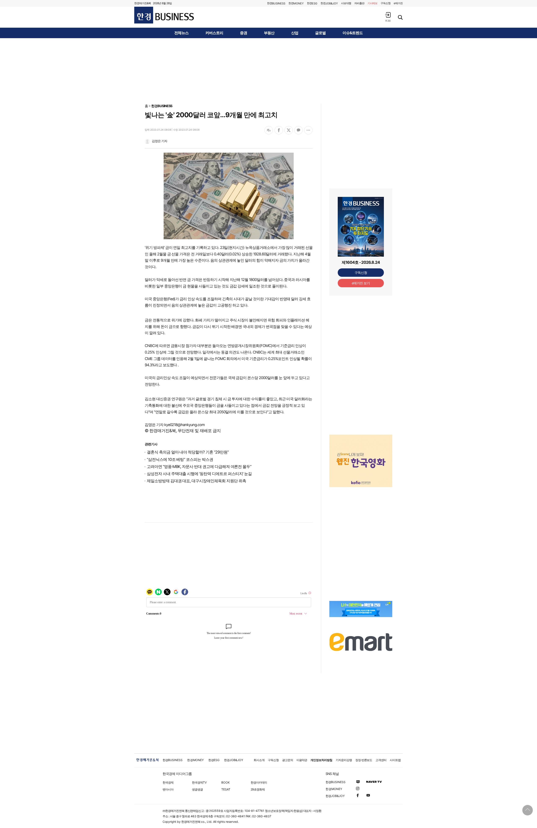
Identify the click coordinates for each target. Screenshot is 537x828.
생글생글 (197, 789)
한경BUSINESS (161, 106)
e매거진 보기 (361, 283)
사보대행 (346, 3)
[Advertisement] (268, 70)
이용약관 (301, 760)
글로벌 (320, 33)
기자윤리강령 (344, 760)
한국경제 (168, 782)
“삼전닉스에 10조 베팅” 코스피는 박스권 (180, 459)
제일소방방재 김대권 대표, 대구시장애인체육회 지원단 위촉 (196, 480)
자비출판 (359, 3)
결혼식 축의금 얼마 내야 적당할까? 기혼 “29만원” (188, 452)
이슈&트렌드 (353, 33)
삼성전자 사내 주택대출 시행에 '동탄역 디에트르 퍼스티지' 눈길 (199, 473)
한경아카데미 (259, 782)
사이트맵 (395, 760)
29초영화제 (258, 789)
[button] (387, 17)
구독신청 (386, 3)
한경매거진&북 (142, 3)
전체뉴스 (181, 33)
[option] (360, 456)
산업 (294, 33)
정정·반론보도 (363, 760)
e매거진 (398, 3)
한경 (276, 3)
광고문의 (287, 760)
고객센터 (380, 760)
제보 (373, 3)
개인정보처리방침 (321, 760)
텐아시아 (168, 789)
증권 (243, 33)
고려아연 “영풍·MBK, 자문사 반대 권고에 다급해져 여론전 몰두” (199, 466)
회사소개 (259, 760)
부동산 (269, 33)
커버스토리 (214, 33)
